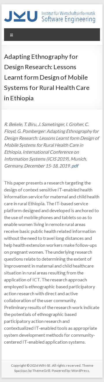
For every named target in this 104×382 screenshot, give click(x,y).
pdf (74, 165)
